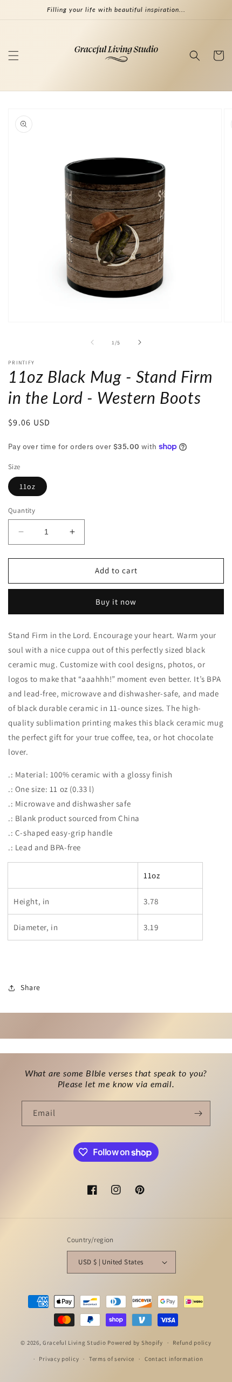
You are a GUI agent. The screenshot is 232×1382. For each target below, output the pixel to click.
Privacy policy (59, 1359)
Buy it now (116, 602)
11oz (27, 486)
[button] (13, 55)
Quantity (21, 510)
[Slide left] (92, 342)
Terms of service (111, 1359)
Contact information (174, 1359)
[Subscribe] (198, 1113)
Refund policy (192, 1342)
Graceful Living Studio (75, 1342)
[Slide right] (140, 342)
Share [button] (30, 987)
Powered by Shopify (135, 1342)
